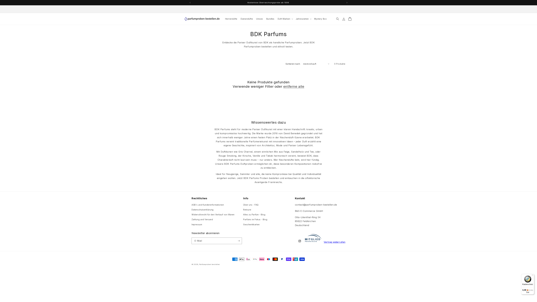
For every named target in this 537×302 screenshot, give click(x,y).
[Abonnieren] (239, 241)
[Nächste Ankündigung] (347, 2)
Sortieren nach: (293, 64)
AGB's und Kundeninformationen (208, 205)
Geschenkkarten (251, 224)
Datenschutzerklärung (203, 209)
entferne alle (293, 86)
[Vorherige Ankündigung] (190, 2)
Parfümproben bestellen (209, 264)
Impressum (197, 224)
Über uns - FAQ (250, 205)
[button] (285, 19)
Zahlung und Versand (202, 219)
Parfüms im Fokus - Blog (255, 219)
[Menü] (532, 275)
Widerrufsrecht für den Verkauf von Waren (213, 214)
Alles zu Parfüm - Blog (254, 214)
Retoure (247, 209)
